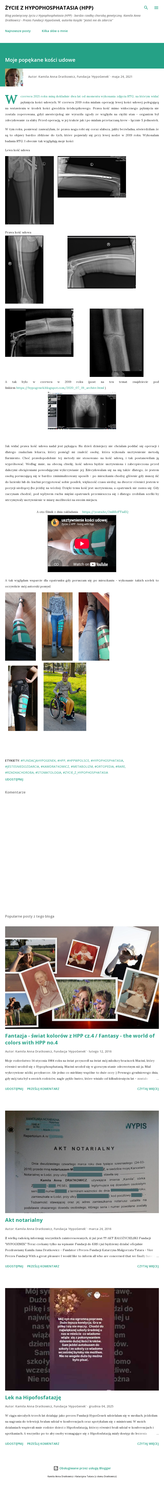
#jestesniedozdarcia (22, 766)
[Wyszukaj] (146, 7)
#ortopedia (104, 766)
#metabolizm (82, 766)
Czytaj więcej (148, 1089)
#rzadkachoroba (19, 772)
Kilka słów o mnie (55, 31)
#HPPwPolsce (78, 760)
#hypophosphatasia (107, 760)
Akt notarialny (24, 1219)
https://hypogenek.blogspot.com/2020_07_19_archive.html (60, 388)
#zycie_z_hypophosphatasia (85, 772)
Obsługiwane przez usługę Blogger (85, 1468)
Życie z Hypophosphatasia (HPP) (49, 7)
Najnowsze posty (18, 31)
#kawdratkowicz (55, 766)
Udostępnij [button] (14, 779)
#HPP (61, 760)
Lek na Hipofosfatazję (33, 1397)
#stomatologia (48, 772)
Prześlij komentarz (43, 1089)
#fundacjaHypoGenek (38, 760)
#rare (120, 766)
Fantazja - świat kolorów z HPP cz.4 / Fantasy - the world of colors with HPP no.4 (80, 1039)
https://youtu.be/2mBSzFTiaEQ (105, 512)
